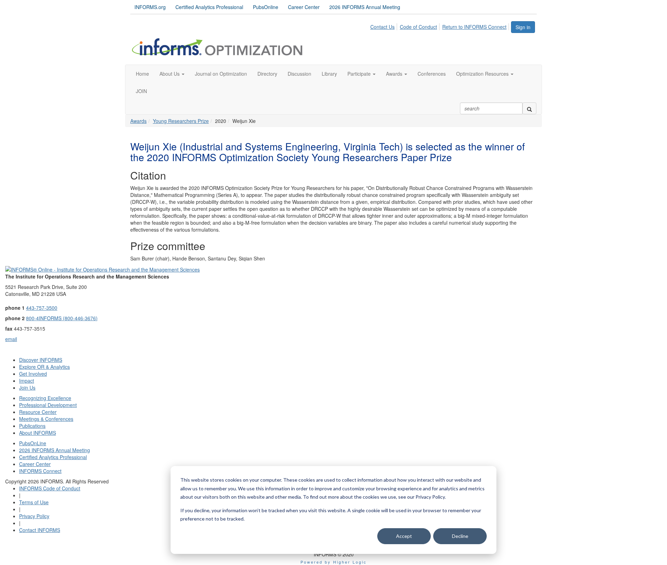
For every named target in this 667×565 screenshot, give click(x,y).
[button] (172, 73)
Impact (26, 380)
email (11, 338)
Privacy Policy (34, 516)
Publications (32, 425)
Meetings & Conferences (46, 418)
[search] (529, 108)
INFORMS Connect (40, 470)
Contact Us (382, 26)
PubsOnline (265, 6)
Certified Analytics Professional (209, 6)
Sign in (523, 27)
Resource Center (38, 411)
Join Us (27, 387)
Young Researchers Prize (181, 120)
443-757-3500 (41, 307)
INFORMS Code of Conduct (49, 488)
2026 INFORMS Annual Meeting (364, 6)
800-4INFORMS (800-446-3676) (62, 318)
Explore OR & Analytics (44, 366)
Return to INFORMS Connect (474, 26)
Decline (460, 536)
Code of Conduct (418, 26)
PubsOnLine (32, 443)
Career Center (304, 6)
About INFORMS (37, 432)
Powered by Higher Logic (333, 562)
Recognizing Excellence (45, 397)
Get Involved (33, 373)
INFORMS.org (150, 6)
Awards (138, 120)
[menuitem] (384, 25)
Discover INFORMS (40, 359)
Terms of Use (34, 502)
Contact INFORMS (39, 529)
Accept (404, 536)
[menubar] (440, 25)
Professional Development (48, 404)
